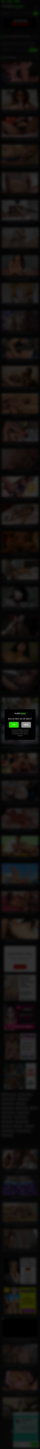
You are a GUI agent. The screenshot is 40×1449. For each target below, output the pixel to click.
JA (14, 725)
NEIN (26, 725)
